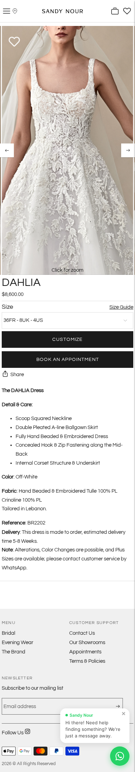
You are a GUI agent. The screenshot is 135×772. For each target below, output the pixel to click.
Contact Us (82, 633)
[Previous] (7, 150)
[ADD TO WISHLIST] (14, 42)
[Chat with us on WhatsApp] (119, 756)
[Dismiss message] (123, 713)
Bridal (8, 633)
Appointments (85, 651)
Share (17, 374)
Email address (17, 701)
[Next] (128, 150)
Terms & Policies (87, 661)
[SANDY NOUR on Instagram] (27, 735)
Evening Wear (17, 642)
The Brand (13, 651)
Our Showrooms (87, 642)
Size (7, 307)
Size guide (121, 307)
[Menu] (6, 11)
